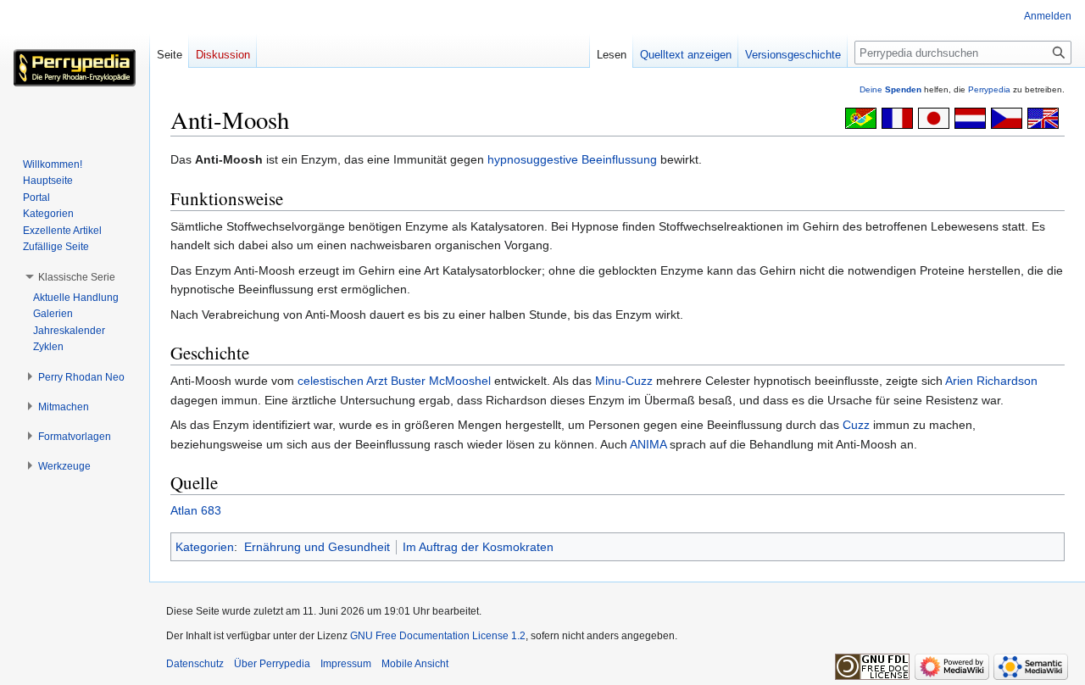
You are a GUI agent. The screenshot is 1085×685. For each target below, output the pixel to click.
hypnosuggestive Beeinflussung (572, 159)
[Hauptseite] (74, 68)
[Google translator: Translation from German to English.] (1043, 117)
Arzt (376, 380)
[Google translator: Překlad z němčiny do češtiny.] (1006, 117)
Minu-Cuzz (624, 380)
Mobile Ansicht (414, 664)
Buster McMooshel (441, 380)
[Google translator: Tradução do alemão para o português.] (860, 117)
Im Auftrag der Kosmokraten (478, 547)
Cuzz (856, 425)
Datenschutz (195, 664)
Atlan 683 (195, 510)
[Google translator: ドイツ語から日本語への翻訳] (933, 117)
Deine (890, 89)
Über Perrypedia (272, 664)
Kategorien (204, 547)
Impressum (345, 664)
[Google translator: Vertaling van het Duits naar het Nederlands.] (970, 117)
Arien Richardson (991, 380)
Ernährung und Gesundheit (317, 547)
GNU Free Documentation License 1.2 (438, 636)
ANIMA (648, 444)
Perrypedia (989, 89)
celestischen (331, 380)
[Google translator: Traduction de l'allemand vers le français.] (897, 117)
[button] (76, 277)
